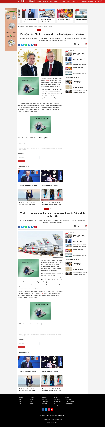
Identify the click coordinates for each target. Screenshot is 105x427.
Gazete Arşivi (57, 405)
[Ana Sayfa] (18, 26)
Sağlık (31, 401)
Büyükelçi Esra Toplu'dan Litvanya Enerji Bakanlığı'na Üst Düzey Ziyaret (28, 203)
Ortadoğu (32, 399)
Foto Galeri (44, 397)
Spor (20, 403)
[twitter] (22, 45)
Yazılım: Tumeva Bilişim (52, 422)
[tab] (22, 144)
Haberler (22, 26)
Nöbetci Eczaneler (70, 401)
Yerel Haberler (57, 399)
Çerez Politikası (53, 415)
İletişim (47, 415)
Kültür (20, 399)
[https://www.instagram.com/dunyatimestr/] (49, 409)
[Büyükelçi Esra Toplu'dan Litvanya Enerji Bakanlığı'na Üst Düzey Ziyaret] (29, 195)
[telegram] (29, 45)
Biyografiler (44, 403)
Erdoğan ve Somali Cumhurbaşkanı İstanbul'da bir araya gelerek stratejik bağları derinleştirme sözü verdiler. (52, 203)
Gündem (32, 397)
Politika (20, 401)
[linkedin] (32, 45)
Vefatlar (43, 405)
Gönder (21, 160)
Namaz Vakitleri (69, 403)
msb (42, 293)
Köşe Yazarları (45, 401)
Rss (40, 415)
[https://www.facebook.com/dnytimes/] (43, 409)
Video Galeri (44, 399)
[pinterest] (35, 45)
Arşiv (55, 403)
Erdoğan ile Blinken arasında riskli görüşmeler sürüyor (40, 26)
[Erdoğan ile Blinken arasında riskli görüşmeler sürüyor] (40, 62)
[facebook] (19, 45)
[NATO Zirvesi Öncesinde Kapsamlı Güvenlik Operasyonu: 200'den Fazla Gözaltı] (29, 176)
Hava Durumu (69, 399)
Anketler (67, 397)
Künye (43, 415)
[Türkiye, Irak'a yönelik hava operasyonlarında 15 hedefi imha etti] (40, 244)
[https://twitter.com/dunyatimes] (46, 409)
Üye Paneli (56, 397)
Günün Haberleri (57, 401)
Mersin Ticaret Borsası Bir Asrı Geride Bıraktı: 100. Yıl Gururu (50, 184)
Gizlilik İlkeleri (61, 415)
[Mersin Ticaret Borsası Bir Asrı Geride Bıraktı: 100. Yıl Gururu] (52, 176)
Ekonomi (21, 397)
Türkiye (26, 26)
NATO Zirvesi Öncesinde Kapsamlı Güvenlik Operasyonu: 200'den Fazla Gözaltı (29, 184)
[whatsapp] (25, 45)
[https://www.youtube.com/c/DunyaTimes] (52, 409)
